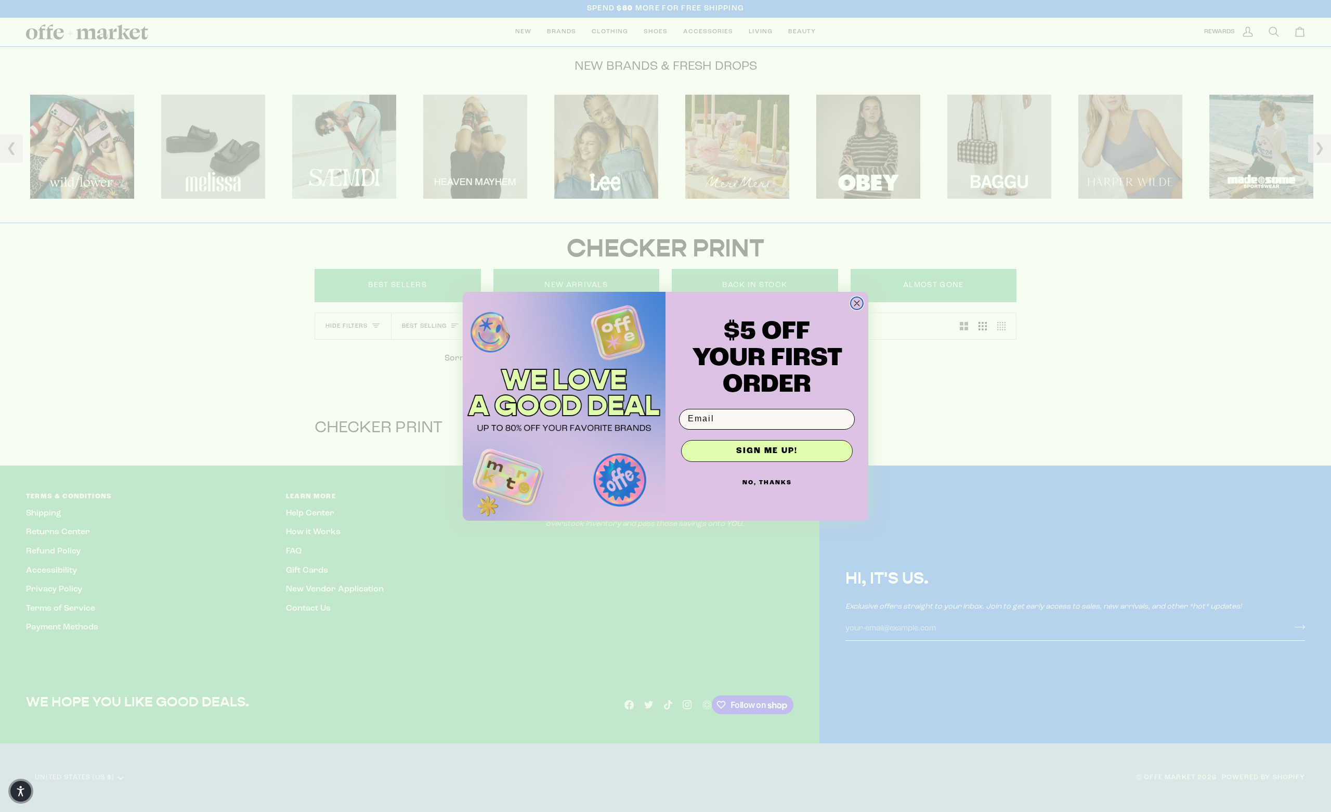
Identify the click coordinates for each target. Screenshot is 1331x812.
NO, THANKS (767, 483)
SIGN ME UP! (767, 451)
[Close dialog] (857, 303)
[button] (20, 791)
